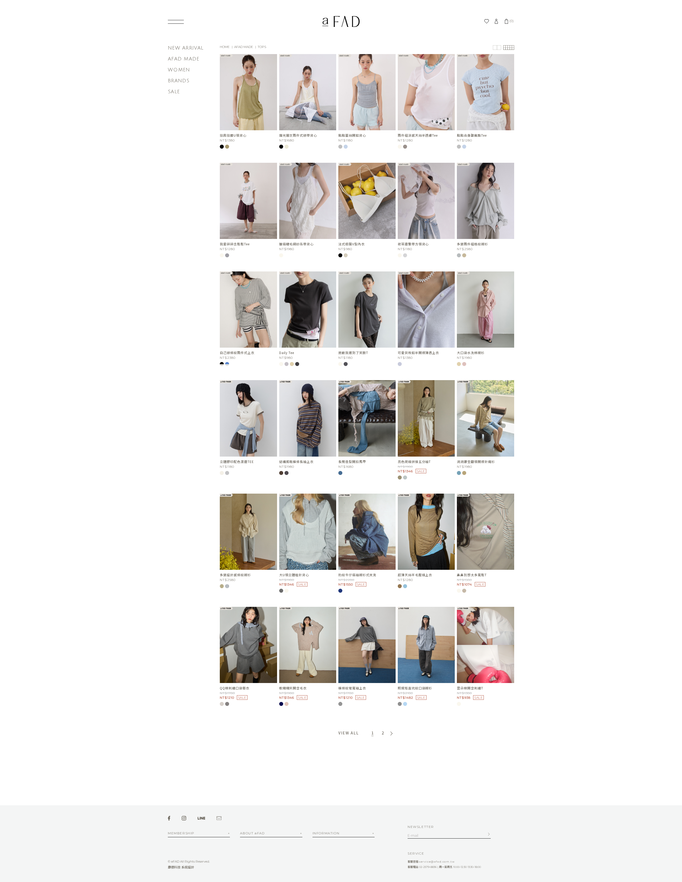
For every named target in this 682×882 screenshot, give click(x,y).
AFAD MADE (184, 59)
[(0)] (506, 21)
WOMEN (179, 69)
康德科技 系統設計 (181, 867)
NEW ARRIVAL (186, 48)
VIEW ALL (348, 732)
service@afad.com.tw (437, 861)
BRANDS (179, 80)
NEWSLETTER (421, 827)
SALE (174, 91)
